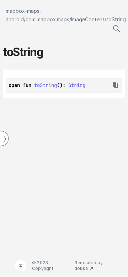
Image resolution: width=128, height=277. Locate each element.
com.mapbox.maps (47, 19)
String (76, 85)
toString (116, 19)
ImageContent (88, 19)
